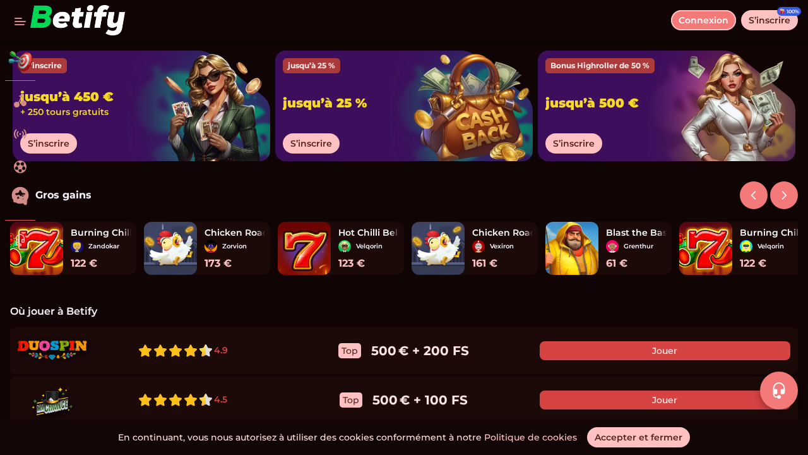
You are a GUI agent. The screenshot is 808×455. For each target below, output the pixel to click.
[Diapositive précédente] (784, 195)
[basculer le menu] (20, 20)
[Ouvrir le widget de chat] (779, 391)
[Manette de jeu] (20, 200)
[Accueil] (77, 20)
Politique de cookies (530, 437)
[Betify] (20, 101)
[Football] (20, 167)
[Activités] (20, 61)
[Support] (20, 240)
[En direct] (20, 134)
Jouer (664, 350)
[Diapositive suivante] (754, 195)
